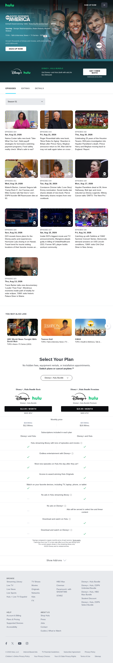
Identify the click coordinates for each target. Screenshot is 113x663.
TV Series (34, 35)
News (26, 35)
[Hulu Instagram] (27, 643)
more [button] (53, 24)
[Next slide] (107, 326)
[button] (11, 88)
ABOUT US (45, 612)
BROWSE (10, 578)
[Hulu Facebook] (8, 643)
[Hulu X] (14, 643)
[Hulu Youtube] (22, 643)
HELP (9, 612)
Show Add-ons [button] (54, 560)
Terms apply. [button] (77, 540)
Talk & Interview (17, 35)
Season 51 (12, 101)
